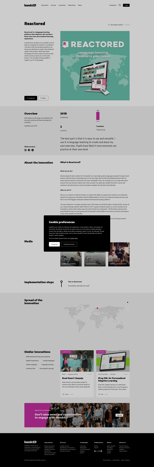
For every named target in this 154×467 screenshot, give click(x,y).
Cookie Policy (74, 238)
